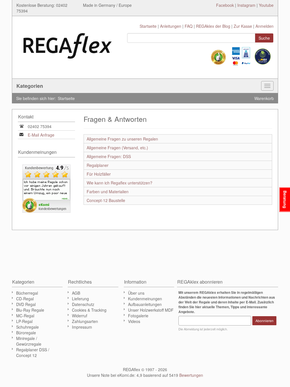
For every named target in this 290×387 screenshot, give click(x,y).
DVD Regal (26, 304)
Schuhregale (27, 327)
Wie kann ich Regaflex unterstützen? (119, 183)
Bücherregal (27, 293)
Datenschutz (83, 304)
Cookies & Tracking (89, 310)
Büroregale (26, 332)
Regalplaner (97, 165)
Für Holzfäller (99, 174)
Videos (134, 321)
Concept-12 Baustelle (106, 200)
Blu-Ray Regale (30, 310)
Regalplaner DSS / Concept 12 (32, 352)
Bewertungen (191, 375)
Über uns (136, 293)
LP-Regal (24, 321)
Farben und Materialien (108, 191)
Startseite (148, 26)
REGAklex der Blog (213, 26)
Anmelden (264, 26)
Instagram (246, 5)
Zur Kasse (243, 26)
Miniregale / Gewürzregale (28, 341)
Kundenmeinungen (145, 298)
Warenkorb (264, 98)
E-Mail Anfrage (41, 135)
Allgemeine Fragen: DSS (109, 156)
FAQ (189, 26)
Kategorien (29, 86)
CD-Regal (25, 298)
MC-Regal (25, 315)
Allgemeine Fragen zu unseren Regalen (122, 139)
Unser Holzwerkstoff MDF (151, 310)
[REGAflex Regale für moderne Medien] (67, 43)
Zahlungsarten (85, 321)
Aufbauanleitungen (145, 304)
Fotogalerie (138, 315)
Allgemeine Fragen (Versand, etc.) (117, 147)
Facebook (225, 5)
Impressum (82, 327)
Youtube (266, 5)
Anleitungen (170, 26)
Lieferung (80, 298)
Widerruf (79, 315)
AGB (76, 293)
